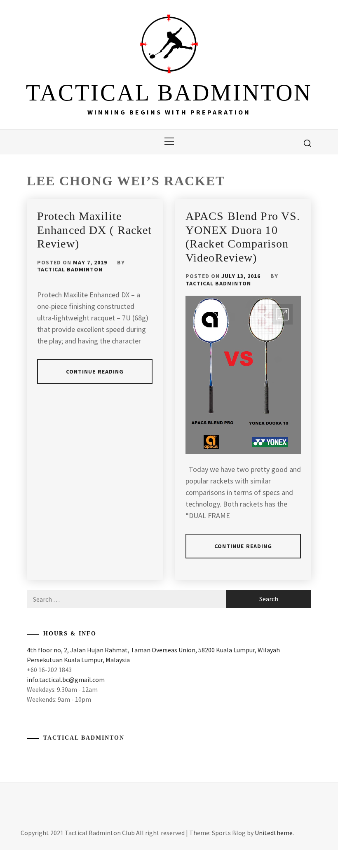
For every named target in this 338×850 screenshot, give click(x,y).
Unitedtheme (274, 833)
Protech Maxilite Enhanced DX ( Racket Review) (94, 230)
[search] (307, 143)
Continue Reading (95, 371)
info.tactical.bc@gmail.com (66, 679)
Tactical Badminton (70, 269)
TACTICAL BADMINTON (169, 92)
